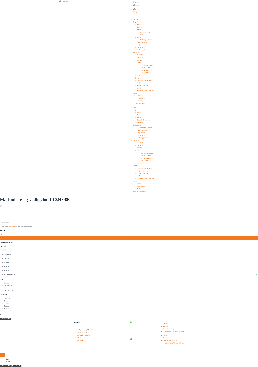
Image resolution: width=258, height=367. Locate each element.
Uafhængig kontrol (143, 50)
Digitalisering (137, 37)
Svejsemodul (141, 45)
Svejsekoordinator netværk (145, 90)
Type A (6, 266)
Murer (139, 29)
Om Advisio (137, 95)
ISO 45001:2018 (146, 70)
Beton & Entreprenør (143, 32)
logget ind (12, 226)
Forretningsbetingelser (170, 329)
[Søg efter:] (9, 234)
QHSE (139, 62)
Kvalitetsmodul (142, 42)
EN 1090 (140, 55)
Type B (6, 270)
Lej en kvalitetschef (147, 65)
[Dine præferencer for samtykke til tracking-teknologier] (256, 275)
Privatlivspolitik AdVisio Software (173, 331)
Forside (135, 19)
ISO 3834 (140, 57)
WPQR (139, 88)
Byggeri (135, 22)
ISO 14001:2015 (146, 73)
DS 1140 (140, 60)
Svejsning (136, 78)
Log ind (6, 283)
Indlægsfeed (8, 285)
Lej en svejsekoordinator (145, 80)
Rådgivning (136, 52)
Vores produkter (9, 274)
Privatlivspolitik (6, 318)
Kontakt (139, 101)
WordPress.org (8, 290)
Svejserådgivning (142, 83)
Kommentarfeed (9, 288)
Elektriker (140, 34)
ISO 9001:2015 (146, 67)
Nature (6, 258)
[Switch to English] (136, 5)
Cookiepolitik (17, 365)
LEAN (139, 75)
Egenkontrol (141, 47)
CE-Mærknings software (144, 40)
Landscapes (8, 254)
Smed (139, 24)
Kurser (135, 93)
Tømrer (139, 27)
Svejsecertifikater (142, 85)
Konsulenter (141, 98)
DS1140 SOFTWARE (139, 103)
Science (6, 262)
